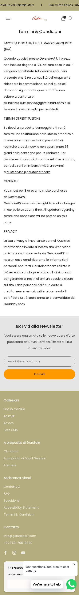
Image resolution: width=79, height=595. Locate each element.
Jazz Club (11, 430)
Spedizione (12, 500)
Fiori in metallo (14, 409)
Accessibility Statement (21, 507)
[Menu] (8, 18)
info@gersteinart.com (20, 536)
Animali (9, 416)
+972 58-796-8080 (18, 543)
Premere (10, 465)
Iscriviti (39, 374)
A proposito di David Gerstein (25, 458)
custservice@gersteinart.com (42, 103)
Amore (9, 423)
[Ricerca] (71, 18)
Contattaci (12, 486)
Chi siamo (11, 451)
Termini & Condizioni (19, 514)
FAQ (7, 493)
